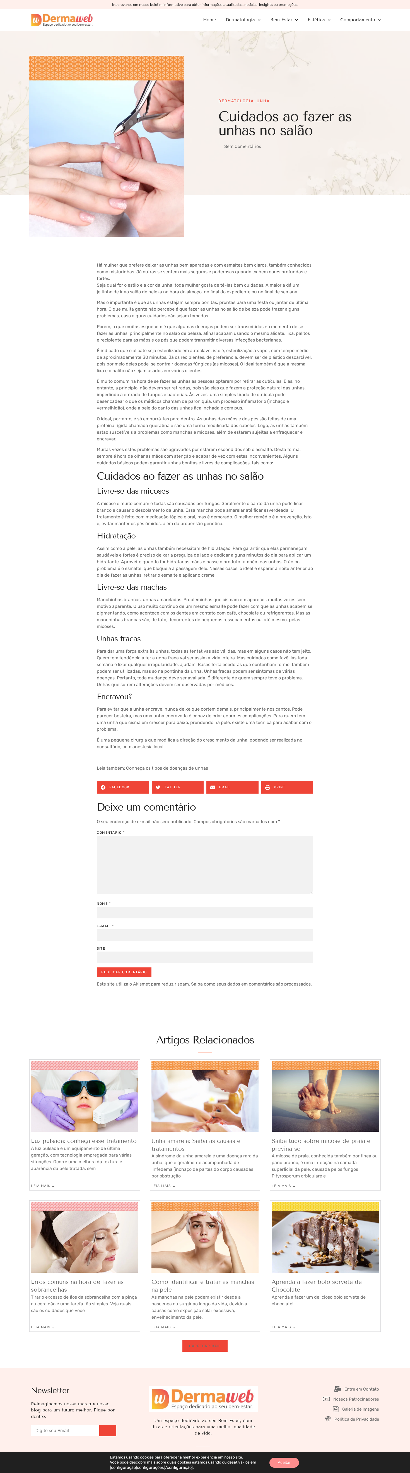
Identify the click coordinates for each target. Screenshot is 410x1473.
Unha (263, 101)
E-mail (105, 926)
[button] (123, 787)
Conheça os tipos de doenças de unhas (167, 768)
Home (209, 19)
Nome (104, 904)
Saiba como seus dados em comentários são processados (251, 984)
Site (101, 948)
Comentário (111, 833)
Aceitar (284, 1462)
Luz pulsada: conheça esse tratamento (84, 1141)
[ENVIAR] (107, 1430)
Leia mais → (43, 1186)
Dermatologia (236, 101)
